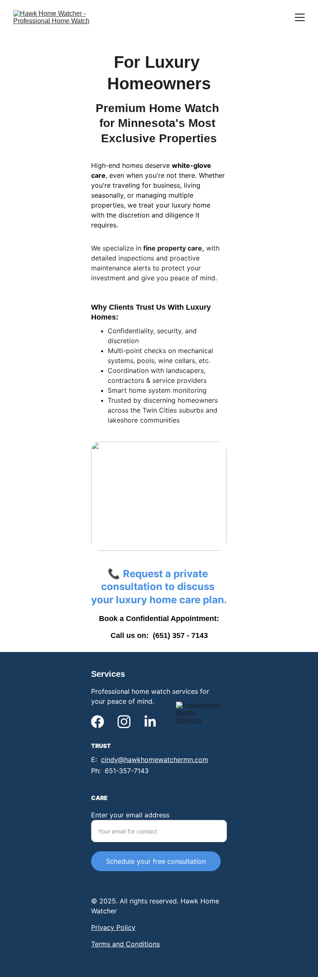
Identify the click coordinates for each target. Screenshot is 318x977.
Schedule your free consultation (156, 861)
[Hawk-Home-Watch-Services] (199, 724)
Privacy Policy (113, 927)
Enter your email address (130, 815)
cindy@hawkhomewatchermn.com (154, 759)
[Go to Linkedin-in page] (150, 721)
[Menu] (300, 17)
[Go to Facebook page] (97, 721)
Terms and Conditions (125, 944)
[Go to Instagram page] (124, 721)
